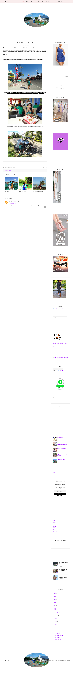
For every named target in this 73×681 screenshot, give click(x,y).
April (56, 624)
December (57, 612)
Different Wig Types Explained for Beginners (63, 576)
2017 (55, 605)
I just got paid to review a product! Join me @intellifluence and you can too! (60, 345)
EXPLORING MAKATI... (59, 625)
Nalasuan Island (8, 191)
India (7, 167)
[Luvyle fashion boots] (60, 245)
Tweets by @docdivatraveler (58, 542)
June (56, 621)
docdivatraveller (23, 45)
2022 (55, 597)
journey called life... (58, 639)
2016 (55, 606)
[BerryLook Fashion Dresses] (58, 397)
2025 (55, 593)
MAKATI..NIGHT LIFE (59, 630)
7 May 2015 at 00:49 (12, 203)
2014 (55, 609)
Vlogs (32, 1)
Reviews (47, 1)
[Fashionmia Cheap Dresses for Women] (60, 357)
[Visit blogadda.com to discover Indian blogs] (60, 472)
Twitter (54, 529)
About (54, 522)
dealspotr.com (60, 389)
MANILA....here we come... (59, 635)
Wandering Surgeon (14, 201)
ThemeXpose (55, 660)
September (57, 617)
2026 (55, 592)
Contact (42, 1)
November (57, 614)
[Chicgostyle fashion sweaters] (58, 409)
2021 (55, 599)
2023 (55, 596)
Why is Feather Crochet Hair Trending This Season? (63, 570)
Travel (27, 1)
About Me (37, 1)
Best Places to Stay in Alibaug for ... (39, 192)
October (56, 615)
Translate (61, 370)
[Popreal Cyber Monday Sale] (58, 308)
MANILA (9, 167)
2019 (55, 602)
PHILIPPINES (13, 167)
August (56, 618)
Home (23, 1)
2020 (55, 600)
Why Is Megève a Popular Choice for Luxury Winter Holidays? (63, 564)
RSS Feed (55, 527)
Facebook (55, 531)
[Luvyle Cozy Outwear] (57, 203)
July (55, 620)
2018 (55, 603)
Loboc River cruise (22, 191)
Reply (44, 206)
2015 (55, 608)
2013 (55, 611)
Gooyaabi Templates (66, 660)
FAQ (53, 524)
